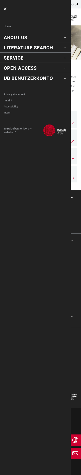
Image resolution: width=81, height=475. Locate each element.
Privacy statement (14, 94)
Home (7, 26)
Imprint (8, 100)
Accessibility (11, 106)
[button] (35, 37)
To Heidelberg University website (18, 130)
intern (7, 112)
